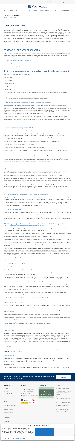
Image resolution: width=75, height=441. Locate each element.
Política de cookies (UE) (9, 409)
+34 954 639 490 (48, 2)
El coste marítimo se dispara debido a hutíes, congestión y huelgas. (63, 411)
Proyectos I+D (7, 417)
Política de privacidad (15, 438)
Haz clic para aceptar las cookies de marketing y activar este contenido (46, 392)
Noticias (5, 401)
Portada (5, 17)
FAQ (4, 396)
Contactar (63, 377)
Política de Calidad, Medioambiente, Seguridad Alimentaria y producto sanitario (11, 405)
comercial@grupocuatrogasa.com (64, 2)
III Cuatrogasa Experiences (63, 388)
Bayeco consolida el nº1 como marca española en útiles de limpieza (63, 392)
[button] (72, 11)
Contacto (6, 391)
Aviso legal (22, 438)
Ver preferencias (64, 432)
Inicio (5, 398)
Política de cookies (6, 438)
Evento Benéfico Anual (9, 393)
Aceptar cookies (44, 432)
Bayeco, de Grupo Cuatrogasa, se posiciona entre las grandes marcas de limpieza (63, 398)
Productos (6, 414)
